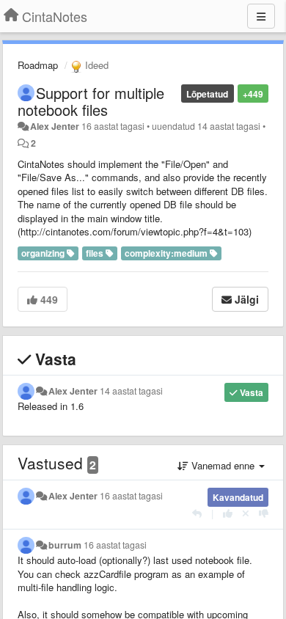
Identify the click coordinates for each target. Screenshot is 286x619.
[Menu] (261, 16)
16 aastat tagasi (131, 495)
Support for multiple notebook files (91, 101)
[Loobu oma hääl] (245, 513)
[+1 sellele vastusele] (227, 513)
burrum (64, 545)
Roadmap (38, 65)
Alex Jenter (54, 126)
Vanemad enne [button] (222, 465)
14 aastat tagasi (131, 391)
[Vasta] (197, 513)
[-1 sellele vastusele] (263, 513)
